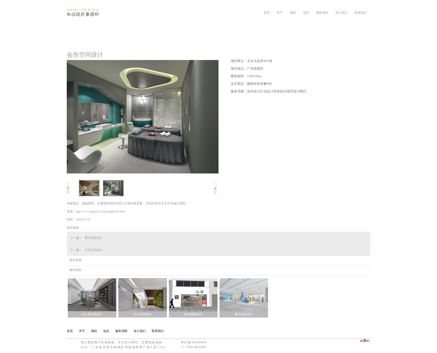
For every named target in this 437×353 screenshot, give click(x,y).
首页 (267, 12)
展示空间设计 (244, 314)
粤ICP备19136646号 (194, 342)
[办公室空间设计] (92, 310)
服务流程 (322, 12)
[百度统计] (365, 340)
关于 (280, 12)
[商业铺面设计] (193, 310)
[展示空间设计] (244, 310)
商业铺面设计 (193, 314)
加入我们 (341, 12)
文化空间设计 (94, 250)
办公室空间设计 (92, 314)
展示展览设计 (94, 238)
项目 (293, 12)
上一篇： (76, 238)
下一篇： (76, 250)
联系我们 (361, 12)
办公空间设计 (143, 314)
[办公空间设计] (142, 310)
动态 (306, 12)
